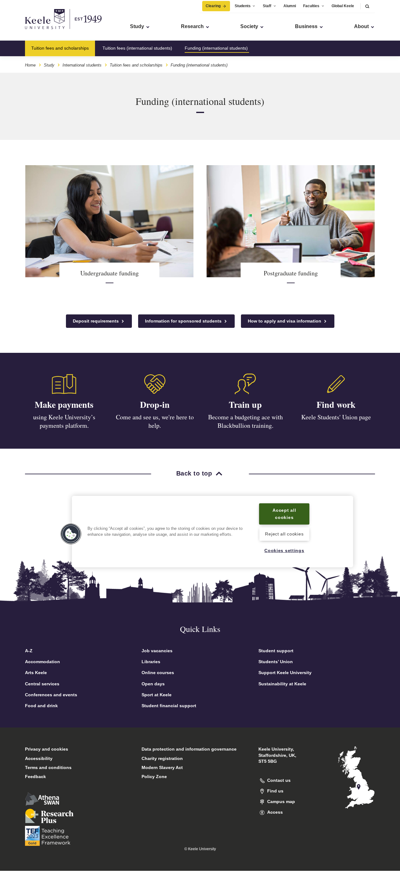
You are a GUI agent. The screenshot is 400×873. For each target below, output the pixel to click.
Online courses (158, 672)
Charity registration (162, 758)
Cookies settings (284, 550)
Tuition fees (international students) (137, 48)
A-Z (28, 650)
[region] (212, 531)
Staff (267, 6)
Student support (275, 650)
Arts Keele (36, 672)
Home (30, 65)
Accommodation (42, 661)
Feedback (35, 776)
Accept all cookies (284, 514)
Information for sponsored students (184, 320)
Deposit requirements (96, 320)
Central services (42, 683)
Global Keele (343, 6)
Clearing (213, 6)
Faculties (311, 6)
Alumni (289, 6)
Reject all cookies (284, 534)
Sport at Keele (157, 694)
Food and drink (41, 705)
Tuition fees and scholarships (60, 48)
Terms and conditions (48, 767)
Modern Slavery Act (162, 767)
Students (243, 6)
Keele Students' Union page (336, 417)
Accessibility (38, 758)
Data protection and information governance (189, 749)
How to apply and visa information (285, 320)
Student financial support (169, 705)
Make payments (64, 404)
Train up (245, 404)
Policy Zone (154, 776)
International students (82, 65)
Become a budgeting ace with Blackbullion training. (245, 421)
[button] (367, 6)
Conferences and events (51, 694)
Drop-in (155, 404)
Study (49, 65)
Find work (336, 404)
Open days (153, 683)
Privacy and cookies (46, 749)
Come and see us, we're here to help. (155, 421)
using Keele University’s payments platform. (64, 421)
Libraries (151, 661)
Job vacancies (157, 650)
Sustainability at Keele (282, 683)
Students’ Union (275, 661)
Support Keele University (285, 672)
